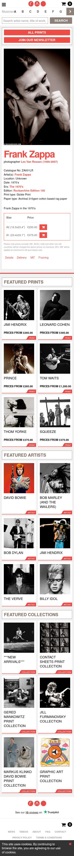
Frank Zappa (23, 174)
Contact (60, 831)
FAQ (47, 831)
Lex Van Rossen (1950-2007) (39, 161)
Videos (23, 831)
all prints (37, 32)
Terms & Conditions (49, 837)
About (36, 831)
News (11, 831)
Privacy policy (22, 837)
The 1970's (16, 186)
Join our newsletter (37, 40)
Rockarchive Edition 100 (29, 190)
